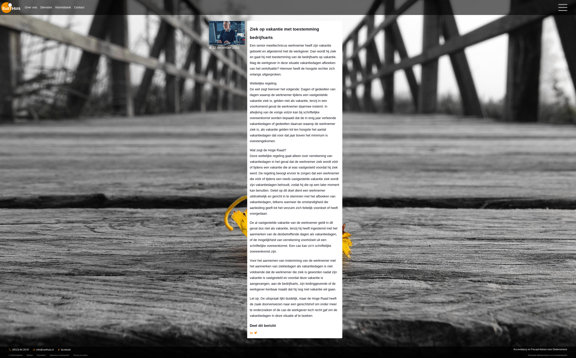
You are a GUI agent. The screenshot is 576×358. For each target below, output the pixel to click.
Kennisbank (63, 7)
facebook (66, 349)
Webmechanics (543, 355)
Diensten (46, 7)
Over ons (31, 7)
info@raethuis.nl (45, 349)
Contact (79, 7)
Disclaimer (41, 355)
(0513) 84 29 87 (20, 349)
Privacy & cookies (80, 355)
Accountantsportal (559, 355)
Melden (30, 355)
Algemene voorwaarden (59, 355)
